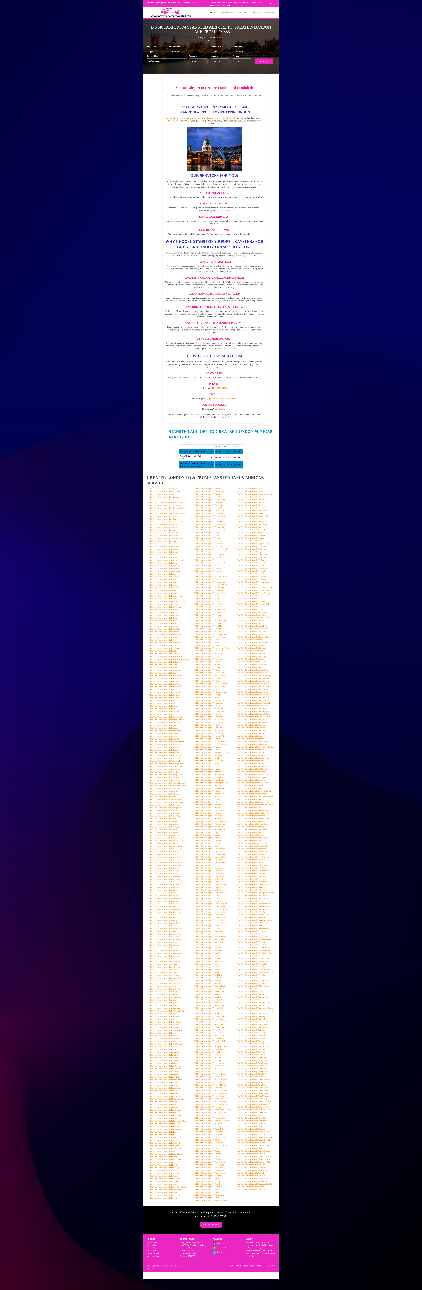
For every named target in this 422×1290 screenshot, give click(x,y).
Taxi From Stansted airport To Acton (162, 494)
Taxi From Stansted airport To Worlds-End (252, 1181)
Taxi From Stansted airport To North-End (208, 1071)
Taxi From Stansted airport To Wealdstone (251, 1035)
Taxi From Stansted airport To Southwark (251, 736)
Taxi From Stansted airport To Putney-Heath (252, 522)
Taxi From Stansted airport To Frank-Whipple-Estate (168, 1187)
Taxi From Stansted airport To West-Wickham (253, 1104)
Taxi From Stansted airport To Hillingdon (208, 695)
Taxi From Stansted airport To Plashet (250, 491)
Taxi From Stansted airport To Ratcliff (250, 541)
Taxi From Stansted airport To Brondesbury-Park (167, 731)
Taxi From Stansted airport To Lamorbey (208, 838)
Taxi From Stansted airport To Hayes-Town (209, 653)
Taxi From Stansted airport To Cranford (163, 948)
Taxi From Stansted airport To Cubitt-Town (165, 992)
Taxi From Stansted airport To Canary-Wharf (165, 769)
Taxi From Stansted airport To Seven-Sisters (252, 629)
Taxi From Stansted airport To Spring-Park (252, 744)
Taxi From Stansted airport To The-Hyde (251, 876)
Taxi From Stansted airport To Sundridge (251, 832)
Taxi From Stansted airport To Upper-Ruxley (252, 961)
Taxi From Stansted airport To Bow (162, 689)
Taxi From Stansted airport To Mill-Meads (208, 975)
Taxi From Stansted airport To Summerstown (252, 829)
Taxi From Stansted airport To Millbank (207, 978)
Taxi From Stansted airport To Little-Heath (208, 879)
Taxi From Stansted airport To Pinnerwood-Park (210, 1200)
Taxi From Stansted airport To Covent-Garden (166, 934)
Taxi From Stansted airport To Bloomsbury (165, 670)
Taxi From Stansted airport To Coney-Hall (164, 918)
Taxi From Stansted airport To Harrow (207, 640)
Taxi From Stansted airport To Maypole (207, 956)
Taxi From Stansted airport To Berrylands (164, 632)
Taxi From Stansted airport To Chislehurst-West (166, 849)
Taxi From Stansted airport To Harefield (207, 612)
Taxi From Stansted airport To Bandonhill (164, 552)
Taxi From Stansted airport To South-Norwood (253, 703)
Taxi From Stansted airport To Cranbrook (164, 945)
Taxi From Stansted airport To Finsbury (163, 1162)
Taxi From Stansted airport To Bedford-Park (165, 607)
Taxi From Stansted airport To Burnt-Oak (164, 753)
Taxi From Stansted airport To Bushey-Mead (165, 758)
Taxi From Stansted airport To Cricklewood (165, 967)
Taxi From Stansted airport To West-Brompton (253, 1060)
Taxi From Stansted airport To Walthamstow (252, 1013)
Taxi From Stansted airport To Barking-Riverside (167, 560)
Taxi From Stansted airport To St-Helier (251, 752)
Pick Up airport (174, 46)
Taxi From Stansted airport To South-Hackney (253, 684)
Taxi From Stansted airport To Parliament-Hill (209, 1170)
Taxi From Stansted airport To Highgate (207, 681)
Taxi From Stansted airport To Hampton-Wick (210, 598)
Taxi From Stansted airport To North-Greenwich (210, 1079)
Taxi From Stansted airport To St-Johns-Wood (253, 758)
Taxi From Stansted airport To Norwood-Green (210, 1118)
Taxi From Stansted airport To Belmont (163, 618)
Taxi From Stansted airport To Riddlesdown (252, 560)
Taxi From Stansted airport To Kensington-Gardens (211, 783)
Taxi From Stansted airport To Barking (163, 563)
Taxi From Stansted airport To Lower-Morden (210, 917)
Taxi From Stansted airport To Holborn (207, 706)
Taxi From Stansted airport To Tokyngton (251, 887)
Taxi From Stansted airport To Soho (249, 667)
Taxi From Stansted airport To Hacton (207, 560)
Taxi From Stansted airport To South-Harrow (252, 692)
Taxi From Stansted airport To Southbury (251, 725)
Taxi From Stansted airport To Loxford (207, 926)
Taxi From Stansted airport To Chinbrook (164, 835)
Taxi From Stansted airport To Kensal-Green (209, 774)
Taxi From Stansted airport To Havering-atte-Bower (212, 648)
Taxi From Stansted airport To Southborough (252, 722)
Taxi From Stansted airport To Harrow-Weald (209, 637)
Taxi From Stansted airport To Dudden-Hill (165, 1041)
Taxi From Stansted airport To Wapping (251, 1033)
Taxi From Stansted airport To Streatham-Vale (253, 818)
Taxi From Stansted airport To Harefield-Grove (210, 609)
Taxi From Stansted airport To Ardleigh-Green (166, 538)
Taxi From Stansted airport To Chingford (164, 843)
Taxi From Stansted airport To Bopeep (163, 673)
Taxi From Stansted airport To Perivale (207, 1184)
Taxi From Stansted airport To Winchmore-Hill (253, 1145)
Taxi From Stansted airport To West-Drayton (252, 1063)
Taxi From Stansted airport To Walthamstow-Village (255, 1011)
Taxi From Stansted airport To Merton (207, 964)
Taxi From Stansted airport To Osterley (207, 1154)
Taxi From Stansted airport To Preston (250, 513)
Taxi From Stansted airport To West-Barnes (252, 1057)
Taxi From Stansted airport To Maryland (208, 948)
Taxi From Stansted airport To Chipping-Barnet (166, 846)
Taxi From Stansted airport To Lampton (207, 840)
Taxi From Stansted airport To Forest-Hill (164, 1173)
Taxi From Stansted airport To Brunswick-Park (166, 744)
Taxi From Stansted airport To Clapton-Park (165, 871)
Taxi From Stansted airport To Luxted (207, 928)
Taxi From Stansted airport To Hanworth (208, 607)
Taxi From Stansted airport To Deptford (163, 1019)
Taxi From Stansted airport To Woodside (251, 1173)
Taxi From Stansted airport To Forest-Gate (164, 1170)
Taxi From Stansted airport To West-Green (252, 1071)
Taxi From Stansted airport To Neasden (207, 1013)
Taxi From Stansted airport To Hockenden (208, 703)
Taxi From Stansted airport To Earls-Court (164, 1052)
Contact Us (270, 12)
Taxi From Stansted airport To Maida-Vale (208, 931)
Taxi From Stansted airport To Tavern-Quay (252, 851)
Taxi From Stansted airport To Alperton (163, 524)
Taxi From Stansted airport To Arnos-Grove (165, 544)
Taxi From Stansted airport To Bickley (163, 645)
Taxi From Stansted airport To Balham (163, 549)
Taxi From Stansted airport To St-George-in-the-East (255, 747)
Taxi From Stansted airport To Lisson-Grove (209, 873)
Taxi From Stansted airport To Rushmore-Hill (253, 604)
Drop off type (216, 46)
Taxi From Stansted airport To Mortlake (207, 997)
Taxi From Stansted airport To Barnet (163, 579)
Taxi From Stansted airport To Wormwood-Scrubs (254, 1184)
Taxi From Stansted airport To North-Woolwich (210, 1104)
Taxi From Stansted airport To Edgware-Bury (166, 1088)
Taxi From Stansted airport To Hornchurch (208, 730)
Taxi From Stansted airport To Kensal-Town (209, 780)
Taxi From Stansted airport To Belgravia (164, 610)
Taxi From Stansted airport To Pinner (206, 1198)
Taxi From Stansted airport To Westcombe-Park (253, 1110)
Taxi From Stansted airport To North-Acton (209, 1063)
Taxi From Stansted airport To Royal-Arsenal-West (254, 587)
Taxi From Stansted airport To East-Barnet (164, 1060)
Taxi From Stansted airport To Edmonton (164, 1093)
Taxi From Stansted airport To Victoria (250, 992)
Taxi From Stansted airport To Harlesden (208, 615)
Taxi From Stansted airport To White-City (251, 1118)
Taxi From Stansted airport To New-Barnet (208, 1019)
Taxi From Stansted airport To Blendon (163, 667)
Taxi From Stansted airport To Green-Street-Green (211, 530)
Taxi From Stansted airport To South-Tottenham (253, 711)
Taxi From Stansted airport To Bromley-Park (165, 722)
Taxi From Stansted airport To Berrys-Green (165, 634)
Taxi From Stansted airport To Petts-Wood (208, 1189)
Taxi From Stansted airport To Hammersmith (209, 582)
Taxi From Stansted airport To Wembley (251, 1049)
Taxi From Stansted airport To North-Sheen (209, 1096)
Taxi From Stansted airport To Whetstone (251, 1115)
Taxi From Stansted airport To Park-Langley (209, 1165)
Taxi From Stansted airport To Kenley (207, 769)
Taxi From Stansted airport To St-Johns (250, 761)
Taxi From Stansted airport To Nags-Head (208, 1008)
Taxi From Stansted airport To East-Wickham (165, 1077)
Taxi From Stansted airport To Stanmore (251, 780)
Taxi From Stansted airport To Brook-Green (165, 736)
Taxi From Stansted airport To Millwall (207, 981)
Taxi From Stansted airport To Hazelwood (208, 659)
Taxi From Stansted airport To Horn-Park (208, 728)
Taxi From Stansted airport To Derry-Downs (165, 1022)
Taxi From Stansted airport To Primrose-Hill (252, 516)
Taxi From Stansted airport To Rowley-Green (253, 582)
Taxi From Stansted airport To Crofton (163, 972)
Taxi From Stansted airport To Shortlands (251, 648)
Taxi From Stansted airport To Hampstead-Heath (210, 587)
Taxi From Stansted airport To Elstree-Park (165, 1110)
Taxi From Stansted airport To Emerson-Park (165, 1115)
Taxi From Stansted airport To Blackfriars (164, 654)
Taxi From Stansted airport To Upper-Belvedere (253, 945)
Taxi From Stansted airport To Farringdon (164, 1146)
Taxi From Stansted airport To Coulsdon (164, 931)
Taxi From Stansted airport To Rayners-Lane (252, 544)
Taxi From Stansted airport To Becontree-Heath (166, 596)
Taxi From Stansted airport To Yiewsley (251, 1189)
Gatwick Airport (152, 1245)
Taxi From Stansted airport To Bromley (163, 725)
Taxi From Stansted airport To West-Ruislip (252, 1099)
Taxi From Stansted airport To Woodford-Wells (253, 1162)
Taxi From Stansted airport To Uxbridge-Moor (253, 981)
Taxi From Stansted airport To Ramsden (251, 538)
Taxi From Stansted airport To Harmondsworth (210, 620)
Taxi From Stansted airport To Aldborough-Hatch (167, 508)
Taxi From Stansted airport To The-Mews (251, 879)
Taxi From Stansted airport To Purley (250, 519)
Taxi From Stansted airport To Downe (163, 1033)
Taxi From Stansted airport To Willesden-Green (253, 1132)
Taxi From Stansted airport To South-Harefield (253, 689)
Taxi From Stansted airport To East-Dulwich (165, 1066)
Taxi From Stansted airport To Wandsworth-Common (255, 1022)
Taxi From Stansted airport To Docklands (164, 1025)
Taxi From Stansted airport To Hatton (207, 645)
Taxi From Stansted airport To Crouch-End (165, 983)
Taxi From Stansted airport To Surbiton (250, 835)
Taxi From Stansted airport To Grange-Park (209, 527)
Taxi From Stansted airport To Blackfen (163, 651)
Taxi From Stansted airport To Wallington (251, 1005)
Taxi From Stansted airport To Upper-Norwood (253, 959)
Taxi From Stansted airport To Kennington (208, 772)
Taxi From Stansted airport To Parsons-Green (209, 1173)
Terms (177, 1266)
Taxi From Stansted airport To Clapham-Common (167, 860)
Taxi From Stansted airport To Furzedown (208, 497)
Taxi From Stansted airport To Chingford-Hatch (166, 841)
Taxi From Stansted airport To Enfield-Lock (165, 1124)
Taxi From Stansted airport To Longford (207, 898)
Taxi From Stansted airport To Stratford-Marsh (253, 802)
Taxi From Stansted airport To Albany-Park (165, 505)
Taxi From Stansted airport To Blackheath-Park (166, 656)
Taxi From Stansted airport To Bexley (163, 640)
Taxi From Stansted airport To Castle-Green (165, 794)
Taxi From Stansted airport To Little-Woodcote (210, 890)
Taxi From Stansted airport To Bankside (164, 555)
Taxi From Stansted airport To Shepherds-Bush (253, 637)
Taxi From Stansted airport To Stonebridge (252, 794)
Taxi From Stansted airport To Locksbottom (209, 893)
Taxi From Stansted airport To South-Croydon (253, 681)
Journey (236, 56)
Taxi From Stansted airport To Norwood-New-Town (212, 1121)
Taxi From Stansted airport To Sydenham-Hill (253, 846)
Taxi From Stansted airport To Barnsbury (164, 582)
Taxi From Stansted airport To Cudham (163, 994)
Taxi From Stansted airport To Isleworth (207, 763)
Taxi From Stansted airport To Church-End (165, 857)
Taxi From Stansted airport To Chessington (165, 827)
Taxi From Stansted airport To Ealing (163, 1049)
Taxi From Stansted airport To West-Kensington (253, 1090)
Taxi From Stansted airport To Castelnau (164, 791)
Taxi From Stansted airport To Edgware (163, 1091)
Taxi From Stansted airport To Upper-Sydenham (254, 967)
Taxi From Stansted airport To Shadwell (251, 634)
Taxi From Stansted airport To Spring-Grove (252, 741)
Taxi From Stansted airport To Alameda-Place (166, 503)
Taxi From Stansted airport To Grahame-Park (209, 524)
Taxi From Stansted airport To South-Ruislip (252, 706)
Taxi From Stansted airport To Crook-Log (164, 975)
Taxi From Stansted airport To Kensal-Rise (208, 777)
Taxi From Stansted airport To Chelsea (163, 821)
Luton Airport (151, 1251)
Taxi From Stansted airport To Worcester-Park (253, 1178)
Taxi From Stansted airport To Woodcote (251, 1154)
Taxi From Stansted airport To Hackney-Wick (209, 555)
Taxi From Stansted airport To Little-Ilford (208, 882)
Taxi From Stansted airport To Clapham (163, 868)
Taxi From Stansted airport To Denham (163, 1014)
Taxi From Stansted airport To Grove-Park (208, 541)
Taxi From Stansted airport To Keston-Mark (209, 794)
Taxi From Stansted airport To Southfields (251, 730)
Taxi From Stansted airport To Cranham (164, 951)
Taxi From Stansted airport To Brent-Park (164, 698)
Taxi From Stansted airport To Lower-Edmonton (210, 909)
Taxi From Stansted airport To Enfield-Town (165, 1126)
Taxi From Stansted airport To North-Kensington (210, 1090)
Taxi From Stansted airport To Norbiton (207, 1057)
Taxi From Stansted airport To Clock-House (165, 879)
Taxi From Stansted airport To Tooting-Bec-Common (255, 893)
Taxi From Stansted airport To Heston (207, 670)
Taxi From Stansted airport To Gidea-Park (208, 505)
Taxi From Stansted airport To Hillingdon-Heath (210, 692)
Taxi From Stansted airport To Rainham (251, 535)
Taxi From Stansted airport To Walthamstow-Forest (255, 1008)
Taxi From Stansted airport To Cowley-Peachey (166, 937)
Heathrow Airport (153, 1242)
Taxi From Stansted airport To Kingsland (208, 816)
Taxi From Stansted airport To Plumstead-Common (255, 494)
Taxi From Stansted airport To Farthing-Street (166, 1148)
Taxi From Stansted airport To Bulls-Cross (164, 747)
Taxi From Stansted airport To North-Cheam (209, 1066)
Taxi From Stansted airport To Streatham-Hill (252, 813)
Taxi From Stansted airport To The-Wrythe (252, 882)
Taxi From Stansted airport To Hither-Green (209, 700)
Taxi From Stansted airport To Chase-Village (165, 816)
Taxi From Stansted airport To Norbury (207, 1060)
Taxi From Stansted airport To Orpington (208, 1148)
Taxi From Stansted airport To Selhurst (250, 620)
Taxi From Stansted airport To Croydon (163, 986)
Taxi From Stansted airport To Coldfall (163, 890)
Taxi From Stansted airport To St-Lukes (251, 763)
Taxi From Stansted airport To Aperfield (164, 533)
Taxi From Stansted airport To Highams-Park (209, 675)
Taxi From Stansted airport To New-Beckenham (210, 1022)
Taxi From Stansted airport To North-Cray (208, 1068)
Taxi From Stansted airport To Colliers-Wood (165, 909)
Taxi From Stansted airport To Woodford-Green (253, 1159)
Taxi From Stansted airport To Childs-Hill (164, 830)
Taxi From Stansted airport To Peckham (207, 1176)
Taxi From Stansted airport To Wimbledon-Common (255, 1137)
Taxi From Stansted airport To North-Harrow (209, 1082)
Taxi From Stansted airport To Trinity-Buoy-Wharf (254, 920)
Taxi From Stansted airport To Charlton (163, 810)
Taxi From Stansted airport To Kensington (208, 785)
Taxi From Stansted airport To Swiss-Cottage (252, 843)
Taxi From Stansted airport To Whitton (250, 1126)
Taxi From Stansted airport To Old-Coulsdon (209, 1137)
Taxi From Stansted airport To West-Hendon (252, 1088)
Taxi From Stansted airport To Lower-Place (209, 920)
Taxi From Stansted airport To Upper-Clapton (253, 948)
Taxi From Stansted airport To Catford (163, 797)
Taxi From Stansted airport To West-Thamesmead (254, 1101)
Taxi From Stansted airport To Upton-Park (251, 975)
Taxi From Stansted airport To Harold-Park (208, 626)
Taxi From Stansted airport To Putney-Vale (252, 524)
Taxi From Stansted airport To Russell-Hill (252, 607)
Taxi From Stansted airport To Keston (207, 796)
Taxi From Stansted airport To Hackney (207, 557)
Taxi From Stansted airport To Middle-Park (209, 967)
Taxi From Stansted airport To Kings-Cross (209, 810)
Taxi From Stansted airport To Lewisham (208, 860)
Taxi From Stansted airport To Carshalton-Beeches (167, 783)
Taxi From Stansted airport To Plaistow (250, 489)
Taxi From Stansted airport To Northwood (208, 1115)
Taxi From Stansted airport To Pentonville (208, 1181)
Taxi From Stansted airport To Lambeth (207, 835)
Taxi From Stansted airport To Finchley (163, 1157)
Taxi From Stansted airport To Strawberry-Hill (253, 810)
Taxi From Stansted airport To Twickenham (252, 931)
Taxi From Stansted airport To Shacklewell (252, 631)
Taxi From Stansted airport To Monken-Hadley (210, 986)
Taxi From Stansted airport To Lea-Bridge (208, 843)
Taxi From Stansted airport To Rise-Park (251, 563)
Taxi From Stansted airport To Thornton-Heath (253, 884)
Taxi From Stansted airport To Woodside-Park (253, 1170)
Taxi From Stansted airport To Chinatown (164, 832)
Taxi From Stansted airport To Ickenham (208, 755)
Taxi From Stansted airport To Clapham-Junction (167, 863)
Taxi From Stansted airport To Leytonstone (208, 868)
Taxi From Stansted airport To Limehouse (208, 871)
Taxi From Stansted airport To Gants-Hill (208, 502)
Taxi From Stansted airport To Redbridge (251, 549)
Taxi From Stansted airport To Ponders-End (252, 500)
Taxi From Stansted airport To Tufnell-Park (252, 923)
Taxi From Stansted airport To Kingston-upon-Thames (212, 821)
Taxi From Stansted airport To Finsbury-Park (165, 1159)
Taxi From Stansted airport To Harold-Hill (208, 623)
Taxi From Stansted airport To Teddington (251, 854)
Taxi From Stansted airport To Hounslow (208, 747)
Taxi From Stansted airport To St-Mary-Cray (252, 769)
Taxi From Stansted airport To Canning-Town (166, 775)
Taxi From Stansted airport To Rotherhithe (251, 576)
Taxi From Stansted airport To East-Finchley (165, 1069)
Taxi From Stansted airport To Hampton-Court (210, 593)
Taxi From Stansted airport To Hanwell (207, 604)
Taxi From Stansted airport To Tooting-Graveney (254, 898)
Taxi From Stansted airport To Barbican (163, 557)
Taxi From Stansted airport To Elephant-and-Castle (167, 1099)
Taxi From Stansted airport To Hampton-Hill (209, 596)
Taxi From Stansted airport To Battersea (164, 585)
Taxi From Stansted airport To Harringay (208, 631)
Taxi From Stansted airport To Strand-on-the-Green (255, 796)
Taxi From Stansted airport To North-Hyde (208, 1088)
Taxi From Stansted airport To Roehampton (252, 568)
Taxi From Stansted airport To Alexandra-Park (166, 522)
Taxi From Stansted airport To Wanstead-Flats (253, 1027)
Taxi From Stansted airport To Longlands (208, 901)
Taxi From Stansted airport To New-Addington (210, 1016)
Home (212, 12)
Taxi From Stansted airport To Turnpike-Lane (253, 928)
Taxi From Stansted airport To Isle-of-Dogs (209, 761)
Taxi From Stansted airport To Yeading (250, 1187)
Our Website (220, 409)
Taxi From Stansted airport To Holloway (208, 714)
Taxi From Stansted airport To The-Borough (252, 868)
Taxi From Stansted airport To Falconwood (165, 1140)
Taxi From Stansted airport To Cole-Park (164, 896)
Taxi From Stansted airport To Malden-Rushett (210, 937)
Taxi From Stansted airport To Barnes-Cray (165, 571)
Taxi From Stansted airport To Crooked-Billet (166, 978)
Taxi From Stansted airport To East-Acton (164, 1058)
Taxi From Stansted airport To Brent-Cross (165, 695)
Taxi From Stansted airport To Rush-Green (252, 601)
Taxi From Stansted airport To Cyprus (163, 1000)
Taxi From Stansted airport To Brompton (164, 728)
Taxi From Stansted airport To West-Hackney (253, 1074)
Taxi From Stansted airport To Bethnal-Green (165, 637)
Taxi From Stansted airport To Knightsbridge (209, 829)
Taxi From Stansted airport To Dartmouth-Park (166, 1008)
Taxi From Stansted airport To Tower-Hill (251, 917)
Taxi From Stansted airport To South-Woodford (253, 717)
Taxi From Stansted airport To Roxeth (250, 585)
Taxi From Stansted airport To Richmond (251, 557)
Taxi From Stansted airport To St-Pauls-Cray (252, 774)
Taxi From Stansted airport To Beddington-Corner (167, 601)
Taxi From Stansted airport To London (207, 895)
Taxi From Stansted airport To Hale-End (208, 574)
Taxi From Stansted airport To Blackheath (164, 662)
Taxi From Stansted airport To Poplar (250, 502)
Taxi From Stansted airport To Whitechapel (252, 1121)
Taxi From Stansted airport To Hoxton (207, 750)
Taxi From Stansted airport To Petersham (208, 1187)
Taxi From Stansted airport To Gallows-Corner (210, 500)
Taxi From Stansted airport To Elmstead (164, 1107)
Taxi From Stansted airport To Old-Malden (208, 1143)
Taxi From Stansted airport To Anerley (163, 527)
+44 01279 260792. (219, 388)
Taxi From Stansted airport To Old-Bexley (208, 1134)
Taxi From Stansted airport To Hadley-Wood (209, 563)
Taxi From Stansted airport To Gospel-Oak (208, 522)
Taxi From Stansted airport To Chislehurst (164, 852)
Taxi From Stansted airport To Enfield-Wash (165, 1129)
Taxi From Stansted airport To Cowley (163, 942)
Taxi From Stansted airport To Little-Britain (209, 876)
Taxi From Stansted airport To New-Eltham (209, 1033)
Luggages (214, 56)
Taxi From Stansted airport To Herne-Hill (208, 667)
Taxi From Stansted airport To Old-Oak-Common (211, 1145)
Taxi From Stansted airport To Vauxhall (251, 989)
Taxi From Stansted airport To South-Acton (252, 673)
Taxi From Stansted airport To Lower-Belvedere (210, 904)
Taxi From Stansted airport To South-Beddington (254, 675)
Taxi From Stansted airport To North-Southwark (210, 1099)
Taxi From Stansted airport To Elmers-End (164, 1104)
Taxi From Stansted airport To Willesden (251, 1134)
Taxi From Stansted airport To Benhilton (164, 626)
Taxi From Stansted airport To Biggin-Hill (164, 648)
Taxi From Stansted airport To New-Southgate (210, 1038)
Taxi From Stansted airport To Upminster (251, 942)
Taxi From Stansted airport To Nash (206, 1011)
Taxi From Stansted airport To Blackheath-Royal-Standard (170, 659)
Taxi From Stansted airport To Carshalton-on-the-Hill (168, 786)
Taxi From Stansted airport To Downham (164, 1036)
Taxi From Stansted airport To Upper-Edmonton (254, 950)
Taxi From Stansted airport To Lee (205, 851)
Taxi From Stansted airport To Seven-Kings (252, 626)
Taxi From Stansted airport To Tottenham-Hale (253, 906)
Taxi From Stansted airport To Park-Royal (208, 1167)
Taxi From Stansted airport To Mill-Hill (207, 972)
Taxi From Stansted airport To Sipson (250, 659)
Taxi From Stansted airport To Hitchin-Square (209, 697)
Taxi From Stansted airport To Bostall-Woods (165, 678)
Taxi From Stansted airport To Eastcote (163, 1082)
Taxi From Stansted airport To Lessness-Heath (210, 857)
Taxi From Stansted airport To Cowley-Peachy (166, 940)
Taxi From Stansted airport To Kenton (207, 791)
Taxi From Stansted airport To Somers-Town (252, 670)
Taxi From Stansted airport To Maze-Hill (208, 959)
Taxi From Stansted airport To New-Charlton (209, 1024)
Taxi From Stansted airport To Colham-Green (166, 898)
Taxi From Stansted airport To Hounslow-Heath (210, 741)
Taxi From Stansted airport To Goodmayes (208, 519)
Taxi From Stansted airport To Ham (206, 579)
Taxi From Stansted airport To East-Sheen (164, 1074)
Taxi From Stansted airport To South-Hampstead (254, 686)
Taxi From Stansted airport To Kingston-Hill (209, 818)
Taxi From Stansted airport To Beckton (163, 593)
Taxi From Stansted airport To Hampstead (208, 590)
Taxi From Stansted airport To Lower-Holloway (210, 915)
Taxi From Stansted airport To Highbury (208, 678)
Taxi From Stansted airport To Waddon (250, 994)
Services (242, 12)
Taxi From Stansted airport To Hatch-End (208, 642)
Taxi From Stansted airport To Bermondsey (165, 629)
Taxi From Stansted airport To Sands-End (251, 615)
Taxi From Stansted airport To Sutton (250, 840)
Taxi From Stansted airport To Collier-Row (165, 907)
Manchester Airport (153, 1256)
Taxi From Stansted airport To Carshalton (164, 788)
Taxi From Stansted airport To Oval (206, 1156)
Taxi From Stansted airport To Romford (251, 571)
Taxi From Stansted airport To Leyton (207, 865)
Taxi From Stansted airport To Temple (250, 862)
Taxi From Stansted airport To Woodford (251, 1165)
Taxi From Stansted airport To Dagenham (164, 1003)
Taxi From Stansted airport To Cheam (163, 819)
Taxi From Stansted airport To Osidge (207, 1151)
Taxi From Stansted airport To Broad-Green (165, 711)
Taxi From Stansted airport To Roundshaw (252, 579)
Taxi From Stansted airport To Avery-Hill (164, 546)
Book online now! (211, 1225)
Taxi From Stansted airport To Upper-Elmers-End (254, 953)
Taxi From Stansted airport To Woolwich (251, 1176)
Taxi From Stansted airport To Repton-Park (252, 555)
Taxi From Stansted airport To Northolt (207, 1107)
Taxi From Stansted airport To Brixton (163, 709)
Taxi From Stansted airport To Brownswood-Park (167, 742)
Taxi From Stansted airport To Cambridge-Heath (167, 764)
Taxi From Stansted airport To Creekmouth (165, 961)
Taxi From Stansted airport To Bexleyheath (165, 643)
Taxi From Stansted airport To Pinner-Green (209, 1195)
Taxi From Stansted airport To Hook (206, 725)
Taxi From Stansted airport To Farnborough (165, 1143)
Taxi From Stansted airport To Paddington (208, 1159)
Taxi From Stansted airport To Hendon (207, 664)
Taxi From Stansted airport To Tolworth (251, 890)
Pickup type (151, 46)
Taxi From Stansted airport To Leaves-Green (209, 849)
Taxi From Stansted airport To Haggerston (208, 568)
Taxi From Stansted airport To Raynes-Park (252, 546)
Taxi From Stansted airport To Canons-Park (165, 780)
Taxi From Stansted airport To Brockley (164, 714)
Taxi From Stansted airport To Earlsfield (164, 1055)
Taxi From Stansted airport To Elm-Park (164, 1102)
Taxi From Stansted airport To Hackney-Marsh (210, 552)
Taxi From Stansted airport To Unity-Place (252, 937)
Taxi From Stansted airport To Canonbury (164, 777)
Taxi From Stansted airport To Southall (250, 719)
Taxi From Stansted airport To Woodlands (251, 1167)
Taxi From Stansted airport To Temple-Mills (252, 860)
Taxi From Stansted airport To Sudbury (250, 827)
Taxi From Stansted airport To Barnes (163, 574)
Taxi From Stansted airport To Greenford (208, 533)
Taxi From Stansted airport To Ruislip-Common (253, 590)
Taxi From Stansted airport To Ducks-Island (165, 1038)
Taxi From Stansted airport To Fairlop (163, 1137)
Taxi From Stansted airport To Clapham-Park (165, 865)
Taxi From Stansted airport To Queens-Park (252, 530)
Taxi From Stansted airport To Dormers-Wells (166, 1030)
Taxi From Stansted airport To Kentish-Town (209, 788)
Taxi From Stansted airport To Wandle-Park (252, 1019)
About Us (257, 12)
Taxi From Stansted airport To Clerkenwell (165, 876)
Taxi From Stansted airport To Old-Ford (207, 1140)
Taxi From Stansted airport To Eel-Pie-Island (165, 1096)
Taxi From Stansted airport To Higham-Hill (209, 673)
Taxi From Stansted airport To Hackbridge (208, 546)
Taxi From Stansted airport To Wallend (250, 1000)
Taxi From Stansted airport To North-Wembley (210, 1101)
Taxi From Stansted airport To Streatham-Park (253, 816)
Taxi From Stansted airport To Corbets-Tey (165, 926)
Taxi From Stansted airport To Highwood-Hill (210, 686)
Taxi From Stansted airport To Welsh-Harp (252, 1044)
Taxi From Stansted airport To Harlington (208, 618)
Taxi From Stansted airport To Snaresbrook (252, 664)
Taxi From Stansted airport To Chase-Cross (165, 813)
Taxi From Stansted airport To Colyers (163, 915)
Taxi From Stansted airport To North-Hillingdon (210, 1085)
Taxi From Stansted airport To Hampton (207, 601)
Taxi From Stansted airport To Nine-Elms (208, 1049)
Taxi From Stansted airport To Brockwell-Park (166, 717)
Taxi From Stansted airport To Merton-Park (209, 961)
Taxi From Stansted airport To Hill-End (207, 689)
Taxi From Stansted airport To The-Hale (251, 873)
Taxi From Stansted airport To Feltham (163, 1151)
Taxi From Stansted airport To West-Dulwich (252, 1066)
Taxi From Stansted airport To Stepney (250, 785)
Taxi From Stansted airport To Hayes (206, 656)
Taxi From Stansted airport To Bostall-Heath (165, 676)
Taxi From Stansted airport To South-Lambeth (253, 700)
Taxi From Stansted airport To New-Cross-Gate (210, 1027)
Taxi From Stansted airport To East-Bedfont (165, 1063)
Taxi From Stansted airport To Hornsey (207, 739)
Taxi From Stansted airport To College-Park (165, 904)
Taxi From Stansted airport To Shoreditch (251, 645)
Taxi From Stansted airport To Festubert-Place (166, 1154)
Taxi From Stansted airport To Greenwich (208, 538)
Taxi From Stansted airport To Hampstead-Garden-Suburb (214, 585)
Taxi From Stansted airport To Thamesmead (252, 865)
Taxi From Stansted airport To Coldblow (164, 887)
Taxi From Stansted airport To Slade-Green (252, 662)
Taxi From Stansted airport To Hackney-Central (210, 549)
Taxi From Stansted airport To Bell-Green (164, 612)
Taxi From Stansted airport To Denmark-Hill (165, 1016)
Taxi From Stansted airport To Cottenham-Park (166, 929)
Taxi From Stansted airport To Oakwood (208, 1132)
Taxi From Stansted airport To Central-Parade (166, 799)
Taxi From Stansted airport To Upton (250, 978)
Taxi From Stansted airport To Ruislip (250, 598)
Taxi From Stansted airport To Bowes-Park (165, 692)
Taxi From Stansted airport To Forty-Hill (164, 1181)
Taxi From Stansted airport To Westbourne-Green (254, 1107)
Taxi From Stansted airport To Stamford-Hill (252, 777)
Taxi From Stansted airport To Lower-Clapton (210, 906)
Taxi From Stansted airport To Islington (207, 766)
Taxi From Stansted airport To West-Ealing (252, 1068)
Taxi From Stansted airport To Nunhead (207, 1126)
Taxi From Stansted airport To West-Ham (251, 1077)
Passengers (193, 56)
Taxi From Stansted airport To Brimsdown (164, 706)
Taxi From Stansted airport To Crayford (163, 959)
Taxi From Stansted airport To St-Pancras (251, 772)
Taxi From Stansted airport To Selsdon (250, 623)
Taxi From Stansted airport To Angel (162, 530)
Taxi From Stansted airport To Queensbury (252, 533)
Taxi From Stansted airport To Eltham (163, 1113)
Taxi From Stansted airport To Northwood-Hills (210, 1112)
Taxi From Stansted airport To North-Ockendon (210, 1093)
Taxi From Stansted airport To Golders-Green (209, 516)
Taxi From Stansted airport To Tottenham (251, 909)
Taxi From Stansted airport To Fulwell (207, 494)
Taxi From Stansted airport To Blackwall (164, 665)
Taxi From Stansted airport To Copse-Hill (164, 923)
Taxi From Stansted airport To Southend (251, 728)
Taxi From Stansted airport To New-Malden (209, 1035)
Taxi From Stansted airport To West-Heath (251, 1085)
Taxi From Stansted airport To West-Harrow (252, 1082)
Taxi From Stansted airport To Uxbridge (251, 983)
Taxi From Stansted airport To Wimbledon (251, 1143)
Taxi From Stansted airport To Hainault (207, 571)
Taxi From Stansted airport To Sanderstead (252, 612)
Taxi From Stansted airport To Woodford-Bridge (254, 1156)
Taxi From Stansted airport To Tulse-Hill (251, 926)
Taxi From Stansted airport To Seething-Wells (253, 618)
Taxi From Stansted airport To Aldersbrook (165, 511)
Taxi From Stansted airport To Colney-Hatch (165, 912)
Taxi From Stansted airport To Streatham (251, 821)
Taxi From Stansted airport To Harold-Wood (209, 629)
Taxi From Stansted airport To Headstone (208, 662)
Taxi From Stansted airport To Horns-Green (209, 733)
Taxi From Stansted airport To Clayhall (163, 874)
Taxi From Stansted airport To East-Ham (164, 1071)
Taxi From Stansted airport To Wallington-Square (254, 1003)
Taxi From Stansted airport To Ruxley (250, 609)
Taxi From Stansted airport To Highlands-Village (210, 684)
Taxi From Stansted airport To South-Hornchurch (254, 695)
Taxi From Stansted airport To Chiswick (164, 854)
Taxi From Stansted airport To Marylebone (208, 950)
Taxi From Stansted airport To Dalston (163, 1005)
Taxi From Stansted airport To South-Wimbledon (254, 714)
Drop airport (237, 46)
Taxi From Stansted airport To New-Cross (208, 1030)
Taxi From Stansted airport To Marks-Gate (208, 945)
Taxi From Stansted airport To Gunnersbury (209, 544)
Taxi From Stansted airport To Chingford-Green (166, 838)
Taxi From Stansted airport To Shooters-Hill (252, 642)
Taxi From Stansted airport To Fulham (207, 489)
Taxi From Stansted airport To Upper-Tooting (253, 970)
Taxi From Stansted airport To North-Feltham (209, 1074)
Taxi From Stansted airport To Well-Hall (251, 1038)
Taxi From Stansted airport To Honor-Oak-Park (210, 719)
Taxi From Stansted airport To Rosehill (250, 574)
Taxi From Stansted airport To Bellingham (164, 615)
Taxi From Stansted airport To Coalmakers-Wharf (167, 882)
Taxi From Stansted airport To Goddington (208, 513)
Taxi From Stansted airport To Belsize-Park (165, 621)
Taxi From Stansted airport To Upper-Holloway (253, 956)
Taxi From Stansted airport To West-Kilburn (252, 1093)
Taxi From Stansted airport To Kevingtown (209, 799)
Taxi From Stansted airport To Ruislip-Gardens (253, 593)
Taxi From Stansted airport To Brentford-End (165, 700)
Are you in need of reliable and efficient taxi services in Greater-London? (200, 118)
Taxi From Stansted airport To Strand (250, 799)
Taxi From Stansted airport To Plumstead (251, 497)
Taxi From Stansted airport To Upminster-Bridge (254, 939)
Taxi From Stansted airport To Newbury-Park (209, 1041)
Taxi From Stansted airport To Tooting (250, 901)
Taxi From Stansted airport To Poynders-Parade (253, 508)
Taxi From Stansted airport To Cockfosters (164, 885)
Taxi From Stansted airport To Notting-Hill (208, 1123)
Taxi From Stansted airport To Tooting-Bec (252, 895)
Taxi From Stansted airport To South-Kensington (254, 697)
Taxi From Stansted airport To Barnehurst (164, 568)
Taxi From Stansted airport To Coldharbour (165, 893)
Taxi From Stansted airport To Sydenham (251, 849)
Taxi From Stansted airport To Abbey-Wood (165, 489)
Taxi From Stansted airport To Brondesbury (165, 733)
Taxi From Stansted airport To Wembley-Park (253, 1046)
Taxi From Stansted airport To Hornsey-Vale (209, 736)
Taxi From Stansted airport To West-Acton (252, 1055)
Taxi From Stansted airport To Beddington (164, 604)
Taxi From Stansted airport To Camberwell (165, 761)
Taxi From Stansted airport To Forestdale (164, 1176)
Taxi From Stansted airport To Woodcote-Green (253, 1151)
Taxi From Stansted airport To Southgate (251, 733)
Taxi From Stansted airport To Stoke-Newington (254, 791)
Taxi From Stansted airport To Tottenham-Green (254, 904)
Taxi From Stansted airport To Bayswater (164, 588)
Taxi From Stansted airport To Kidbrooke (208, 805)
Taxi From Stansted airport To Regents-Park (252, 552)
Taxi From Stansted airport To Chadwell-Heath (166, 802)
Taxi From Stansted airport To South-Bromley (253, 678)
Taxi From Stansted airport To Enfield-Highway (166, 1118)
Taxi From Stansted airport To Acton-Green (165, 492)
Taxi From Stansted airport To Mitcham (207, 983)
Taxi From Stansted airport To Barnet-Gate (165, 577)
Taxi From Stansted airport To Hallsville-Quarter (210, 576)
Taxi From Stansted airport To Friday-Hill (164, 1192)
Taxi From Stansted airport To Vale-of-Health (253, 986)
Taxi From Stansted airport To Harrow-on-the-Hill (211, 634)
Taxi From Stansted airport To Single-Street (252, 656)
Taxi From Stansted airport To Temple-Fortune (253, 857)
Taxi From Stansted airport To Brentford (164, 703)
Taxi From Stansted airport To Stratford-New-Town (255, 805)
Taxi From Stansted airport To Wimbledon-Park (253, 1140)
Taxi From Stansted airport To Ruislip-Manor (252, 596)
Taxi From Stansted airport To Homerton (208, 717)
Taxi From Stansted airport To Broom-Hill (164, 739)
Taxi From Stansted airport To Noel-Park (208, 1055)
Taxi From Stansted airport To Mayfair (207, 953)
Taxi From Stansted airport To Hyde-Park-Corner (211, 752)
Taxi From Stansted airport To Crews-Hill (164, 964)
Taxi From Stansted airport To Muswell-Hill (209, 1005)
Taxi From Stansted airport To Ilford (206, 758)
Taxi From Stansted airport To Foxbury (163, 1184)
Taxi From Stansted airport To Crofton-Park (165, 970)
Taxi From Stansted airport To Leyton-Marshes (210, 862)
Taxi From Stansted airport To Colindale (164, 901)
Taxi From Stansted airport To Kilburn (207, 807)
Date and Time (152, 56)
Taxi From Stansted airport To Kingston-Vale (209, 824)
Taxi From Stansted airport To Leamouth (208, 846)
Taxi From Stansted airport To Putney (250, 527)
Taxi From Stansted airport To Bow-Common (166, 687)
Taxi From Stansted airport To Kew (206, 802)
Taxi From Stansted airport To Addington (164, 497)
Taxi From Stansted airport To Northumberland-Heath (212, 1110)
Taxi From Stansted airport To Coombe (163, 920)
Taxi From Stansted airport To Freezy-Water (165, 1190)
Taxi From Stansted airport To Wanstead (251, 1030)
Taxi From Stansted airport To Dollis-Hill (164, 1027)
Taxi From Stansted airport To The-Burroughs (253, 871)
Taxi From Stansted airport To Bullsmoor (164, 750)
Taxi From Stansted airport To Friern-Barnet (165, 1195)
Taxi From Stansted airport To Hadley (207, 566)
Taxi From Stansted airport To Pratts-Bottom (252, 511)
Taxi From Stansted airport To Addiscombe (165, 500)
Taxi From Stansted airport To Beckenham (164, 590)
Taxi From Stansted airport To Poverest (250, 505)
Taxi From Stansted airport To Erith (162, 1135)
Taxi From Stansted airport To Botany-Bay (165, 681)
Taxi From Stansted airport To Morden (207, 994)
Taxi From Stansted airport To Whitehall (251, 1123)
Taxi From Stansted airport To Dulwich (163, 1047)
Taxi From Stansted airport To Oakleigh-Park (209, 1129)
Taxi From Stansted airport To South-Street (252, 708)
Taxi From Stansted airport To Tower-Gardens (253, 915)
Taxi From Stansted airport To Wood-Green (252, 1148)
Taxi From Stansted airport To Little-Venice (209, 887)
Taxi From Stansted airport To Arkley (163, 541)
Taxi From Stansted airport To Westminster (252, 1112)
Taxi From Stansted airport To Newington (208, 1044)
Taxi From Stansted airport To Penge (206, 1178)
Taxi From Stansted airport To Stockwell (251, 788)
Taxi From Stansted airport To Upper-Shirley (252, 964)
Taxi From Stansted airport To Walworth (251, 1016)
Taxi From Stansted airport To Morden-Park (209, 992)
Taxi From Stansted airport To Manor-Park (208, 942)
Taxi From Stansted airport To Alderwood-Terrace (167, 514)
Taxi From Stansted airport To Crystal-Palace (165, 989)
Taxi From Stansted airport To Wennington (252, 1052)
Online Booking (227, 12)
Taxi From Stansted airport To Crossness (164, 981)
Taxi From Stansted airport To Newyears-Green (210, 1046)
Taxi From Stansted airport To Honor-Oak (208, 722)
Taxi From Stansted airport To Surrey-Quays (252, 838)
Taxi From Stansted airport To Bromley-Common (167, 720)
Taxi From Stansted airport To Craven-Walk (165, 956)
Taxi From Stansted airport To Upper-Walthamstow (255, 972)
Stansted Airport (152, 1248)
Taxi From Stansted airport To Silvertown (251, 653)
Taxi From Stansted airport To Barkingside (165, 566)
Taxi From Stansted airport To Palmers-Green (209, 1162)
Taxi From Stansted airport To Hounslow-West (210, 744)
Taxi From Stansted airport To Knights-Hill (209, 827)
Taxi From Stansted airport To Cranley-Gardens (166, 953)
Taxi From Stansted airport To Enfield (163, 1132)
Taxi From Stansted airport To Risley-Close (252, 566)
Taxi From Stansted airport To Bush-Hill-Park (166, 755)
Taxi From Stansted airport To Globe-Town (209, 511)
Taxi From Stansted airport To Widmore (251, 1129)
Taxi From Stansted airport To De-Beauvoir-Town (167, 1011)
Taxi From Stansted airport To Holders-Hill (209, 708)
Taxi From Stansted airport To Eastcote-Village (166, 1080)
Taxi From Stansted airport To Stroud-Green (252, 824)
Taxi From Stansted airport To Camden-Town (166, 766)
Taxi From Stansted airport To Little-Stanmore (210, 884)
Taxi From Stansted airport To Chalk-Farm (165, 805)
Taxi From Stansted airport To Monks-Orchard (210, 989)
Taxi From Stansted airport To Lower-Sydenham (210, 923)
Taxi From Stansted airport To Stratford (250, 807)
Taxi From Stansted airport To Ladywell (207, 832)
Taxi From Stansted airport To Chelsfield (164, 824)
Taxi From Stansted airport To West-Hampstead (253, 1079)
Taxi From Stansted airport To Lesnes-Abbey (209, 854)
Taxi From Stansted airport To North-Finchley (210, 1077)
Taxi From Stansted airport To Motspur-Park (209, 1000)
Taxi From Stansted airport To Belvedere (164, 623)
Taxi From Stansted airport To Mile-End (207, 970)
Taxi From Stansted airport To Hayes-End (208, 651)
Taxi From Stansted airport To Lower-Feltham (210, 912)
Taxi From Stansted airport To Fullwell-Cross (209, 491)
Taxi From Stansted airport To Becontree (164, 599)
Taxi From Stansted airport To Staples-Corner (253, 783)
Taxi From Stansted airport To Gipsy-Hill (208, 508)
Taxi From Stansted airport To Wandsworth (252, 1024)
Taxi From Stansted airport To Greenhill (207, 535)
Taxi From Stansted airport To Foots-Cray (164, 1168)
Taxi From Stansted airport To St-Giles (250, 750)
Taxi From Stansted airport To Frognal (163, 1198)
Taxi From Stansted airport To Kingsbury (208, 813)
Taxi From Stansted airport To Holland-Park (209, 711)
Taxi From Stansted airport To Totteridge (251, 912)
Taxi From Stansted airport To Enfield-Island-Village (168, 1121)
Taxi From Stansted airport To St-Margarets (252, 766)
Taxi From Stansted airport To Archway (164, 535)
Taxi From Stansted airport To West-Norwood (253, 1096)
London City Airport (154, 1253)
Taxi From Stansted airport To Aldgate (163, 516)
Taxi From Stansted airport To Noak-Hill (208, 1052)
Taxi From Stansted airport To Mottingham (208, 1003)
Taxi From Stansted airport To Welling (250, 1041)
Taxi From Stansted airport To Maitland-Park (209, 934)
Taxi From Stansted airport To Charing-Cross (165, 808)
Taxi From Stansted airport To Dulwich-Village (166, 1044)
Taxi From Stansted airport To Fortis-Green (165, 1179)
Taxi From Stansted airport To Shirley (250, 640)
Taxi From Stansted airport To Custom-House (166, 997)
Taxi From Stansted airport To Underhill (251, 934)
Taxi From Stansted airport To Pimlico (207, 1192)
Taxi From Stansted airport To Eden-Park (164, 1085)
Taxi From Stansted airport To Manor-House (209, 939)
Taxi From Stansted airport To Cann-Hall (164, 772)
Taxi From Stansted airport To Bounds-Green (165, 684)
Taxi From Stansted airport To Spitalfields (251, 739)
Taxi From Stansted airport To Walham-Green (253, 997)
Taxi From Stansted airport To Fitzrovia (163, 1165)
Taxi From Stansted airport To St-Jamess (251, 755)
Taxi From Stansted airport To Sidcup (250, 651)
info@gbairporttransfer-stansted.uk (166, 3)
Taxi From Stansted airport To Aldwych (164, 519)
